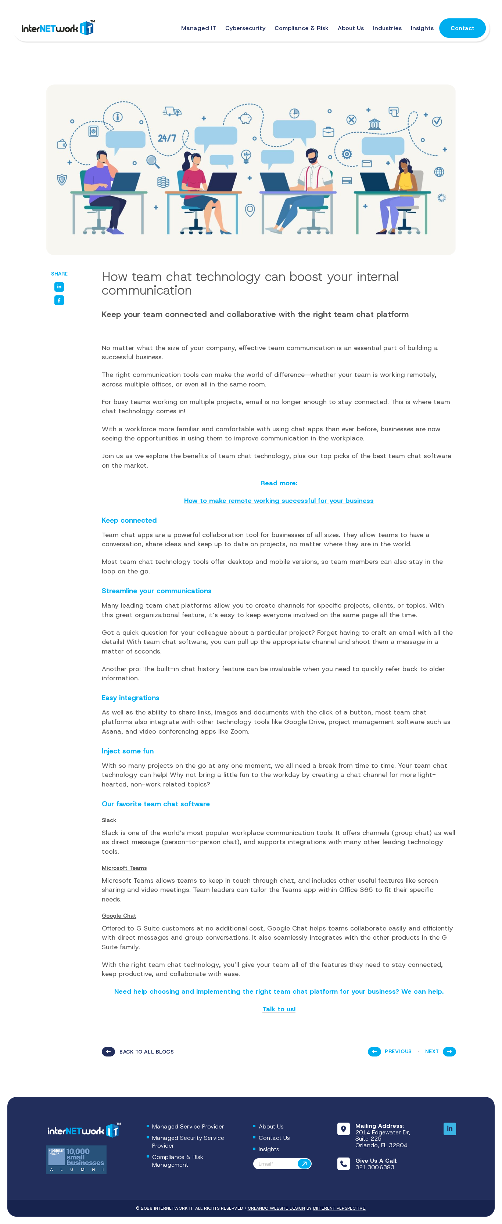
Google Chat (119, 915)
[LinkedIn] (449, 1129)
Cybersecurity (245, 28)
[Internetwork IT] (83, 1131)
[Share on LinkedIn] (59, 287)
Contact (462, 28)
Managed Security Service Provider (188, 1141)
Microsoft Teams (124, 868)
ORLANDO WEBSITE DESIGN (276, 1208)
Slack (109, 820)
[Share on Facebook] (59, 300)
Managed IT (198, 28)
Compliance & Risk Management (177, 1161)
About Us (351, 28)
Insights (422, 28)
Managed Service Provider (188, 1126)
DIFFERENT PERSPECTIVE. (339, 1208)
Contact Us (274, 1138)
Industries (387, 28)
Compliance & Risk (302, 28)
